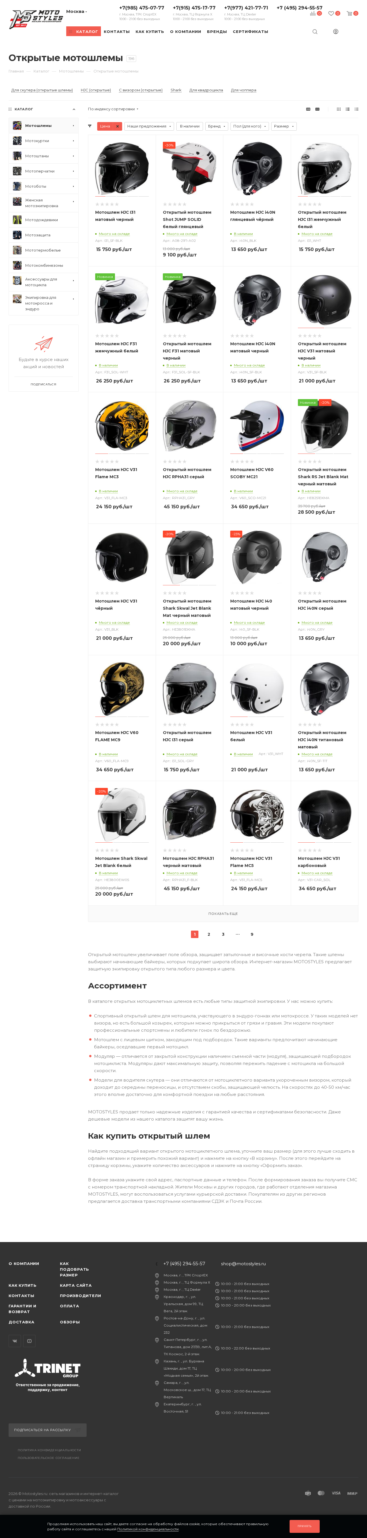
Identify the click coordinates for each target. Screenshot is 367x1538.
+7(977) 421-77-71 (246, 13)
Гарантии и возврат (22, 1309)
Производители (80, 1295)
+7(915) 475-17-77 (194, 13)
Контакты (21, 1295)
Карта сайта (76, 1285)
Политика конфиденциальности (49, 1450)
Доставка (21, 1322)
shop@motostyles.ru (243, 1263)
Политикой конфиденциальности (148, 1529)
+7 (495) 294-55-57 (300, 8)
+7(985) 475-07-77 (141, 13)
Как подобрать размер (74, 1269)
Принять (305, 1526)
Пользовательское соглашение (49, 1458)
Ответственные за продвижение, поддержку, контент (48, 1387)
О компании (24, 1263)
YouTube (29, 1341)
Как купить (23, 1285)
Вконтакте (15, 1341)
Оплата (69, 1306)
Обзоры (70, 1322)
